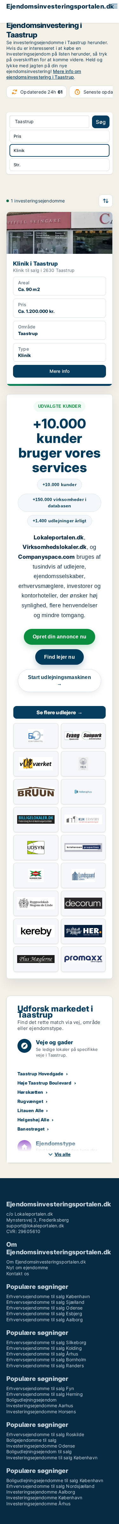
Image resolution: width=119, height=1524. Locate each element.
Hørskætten (30, 1092)
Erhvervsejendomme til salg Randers (45, 1365)
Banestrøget (30, 1128)
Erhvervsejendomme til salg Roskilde (45, 1434)
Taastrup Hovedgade (40, 1073)
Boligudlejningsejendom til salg (39, 1451)
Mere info (60, 371)
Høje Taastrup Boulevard (44, 1082)
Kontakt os (17, 1273)
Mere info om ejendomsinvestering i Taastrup (43, 74)
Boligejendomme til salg (31, 1440)
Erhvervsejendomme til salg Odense (44, 1307)
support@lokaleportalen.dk (35, 1225)
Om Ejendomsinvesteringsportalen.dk (46, 1261)
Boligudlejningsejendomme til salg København (54, 1480)
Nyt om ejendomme (27, 1267)
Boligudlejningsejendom (31, 1399)
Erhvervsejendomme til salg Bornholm (46, 1359)
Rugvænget (30, 1101)
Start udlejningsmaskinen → (59, 680)
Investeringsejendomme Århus (38, 1503)
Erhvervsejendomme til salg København (48, 1296)
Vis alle (63, 1154)
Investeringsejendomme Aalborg (40, 1491)
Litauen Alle (30, 1110)
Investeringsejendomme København (44, 1497)
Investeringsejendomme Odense (40, 1445)
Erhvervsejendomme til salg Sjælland (45, 1302)
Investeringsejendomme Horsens (41, 1411)
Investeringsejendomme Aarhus (39, 1405)
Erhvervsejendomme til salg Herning (44, 1394)
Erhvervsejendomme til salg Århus (42, 1353)
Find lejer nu (59, 657)
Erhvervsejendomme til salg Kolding (44, 1348)
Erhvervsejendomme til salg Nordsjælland (50, 1486)
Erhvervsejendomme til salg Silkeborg (46, 1342)
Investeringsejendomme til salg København (51, 1457)
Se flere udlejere (59, 712)
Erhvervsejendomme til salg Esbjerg (44, 1313)
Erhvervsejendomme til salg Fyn (40, 1388)
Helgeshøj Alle (33, 1119)
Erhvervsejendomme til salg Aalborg (44, 1319)
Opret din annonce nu (59, 636)
